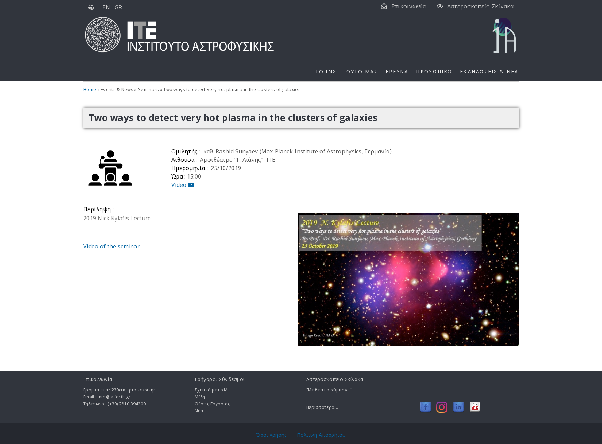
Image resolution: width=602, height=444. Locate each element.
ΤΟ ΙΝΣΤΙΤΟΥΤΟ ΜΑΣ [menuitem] (346, 71)
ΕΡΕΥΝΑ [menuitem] (397, 71)
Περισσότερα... (322, 407)
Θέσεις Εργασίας (212, 404)
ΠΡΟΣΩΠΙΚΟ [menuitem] (434, 71)
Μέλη (200, 397)
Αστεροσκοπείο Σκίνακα (480, 6)
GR (118, 7)
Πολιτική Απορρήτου (321, 434)
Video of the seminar (111, 246)
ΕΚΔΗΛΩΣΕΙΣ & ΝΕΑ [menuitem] (489, 71)
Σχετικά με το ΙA (211, 390)
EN (106, 7)
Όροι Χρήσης (271, 434)
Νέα (199, 411)
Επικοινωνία (408, 6)
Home (89, 89)
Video (179, 185)
